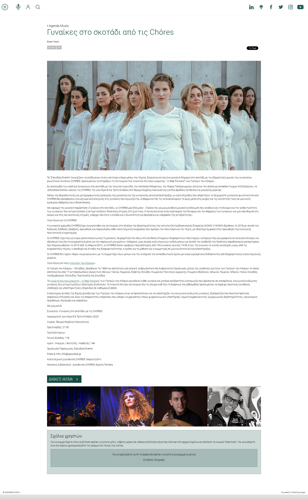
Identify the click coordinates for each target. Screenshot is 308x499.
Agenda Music (58, 26)
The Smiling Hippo (298, 492)
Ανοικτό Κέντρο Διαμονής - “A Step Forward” (75, 280)
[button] (63, 116)
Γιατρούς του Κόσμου (82, 263)
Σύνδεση (148, 459)
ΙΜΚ (59, 47)
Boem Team (53, 41)
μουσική (51, 47)
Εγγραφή (160, 459)
